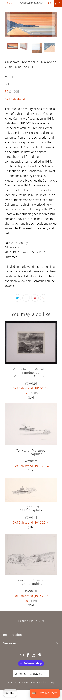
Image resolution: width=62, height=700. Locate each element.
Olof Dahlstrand (15, 99)
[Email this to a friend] (43, 298)
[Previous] (7, 25)
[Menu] (1, 3)
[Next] (55, 25)
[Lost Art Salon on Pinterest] (39, 655)
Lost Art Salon (24, 682)
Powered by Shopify (43, 682)
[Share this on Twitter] (17, 298)
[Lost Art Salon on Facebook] (27, 655)
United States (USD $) (29, 673)
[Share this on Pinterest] (35, 298)
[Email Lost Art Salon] (22, 655)
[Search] (50, 3)
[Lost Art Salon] (31, 3)
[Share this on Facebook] (26, 298)
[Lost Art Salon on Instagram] (33, 655)
